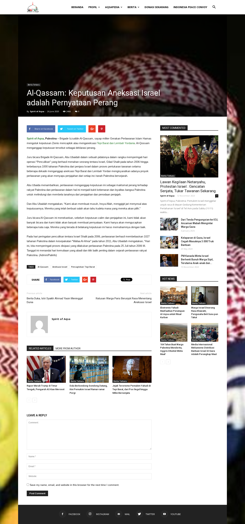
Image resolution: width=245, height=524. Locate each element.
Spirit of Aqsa (37, 111)
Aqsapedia (112, 7)
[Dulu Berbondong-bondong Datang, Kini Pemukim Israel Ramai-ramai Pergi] (89, 369)
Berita (132, 7)
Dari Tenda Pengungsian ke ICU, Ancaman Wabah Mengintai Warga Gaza (199, 223)
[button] (214, 4)
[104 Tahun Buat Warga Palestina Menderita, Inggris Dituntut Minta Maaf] (173, 332)
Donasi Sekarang (156, 7)
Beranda (77, 7)
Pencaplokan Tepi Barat (83, 266)
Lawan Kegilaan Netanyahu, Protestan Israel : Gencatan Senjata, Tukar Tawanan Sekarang (188, 186)
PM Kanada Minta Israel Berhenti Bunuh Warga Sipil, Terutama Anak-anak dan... (197, 259)
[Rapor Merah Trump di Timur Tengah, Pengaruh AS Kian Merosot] (46, 369)
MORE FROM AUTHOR (68, 348)
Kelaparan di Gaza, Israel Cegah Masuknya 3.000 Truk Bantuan (197, 241)
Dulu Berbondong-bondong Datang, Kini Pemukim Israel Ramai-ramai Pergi (88, 389)
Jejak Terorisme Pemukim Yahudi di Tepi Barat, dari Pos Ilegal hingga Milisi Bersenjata (131, 389)
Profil (92, 7)
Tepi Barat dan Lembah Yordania (115, 143)
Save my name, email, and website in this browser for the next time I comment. (74, 484)
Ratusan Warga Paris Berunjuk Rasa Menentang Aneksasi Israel (124, 300)
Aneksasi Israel (59, 266)
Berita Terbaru (34, 84)
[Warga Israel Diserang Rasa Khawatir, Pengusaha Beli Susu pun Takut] (204, 295)
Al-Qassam (43, 266)
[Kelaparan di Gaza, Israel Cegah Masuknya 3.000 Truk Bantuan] (169, 242)
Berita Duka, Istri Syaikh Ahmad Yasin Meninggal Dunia (55, 300)
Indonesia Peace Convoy (190, 7)
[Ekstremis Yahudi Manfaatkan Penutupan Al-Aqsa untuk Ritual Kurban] (173, 295)
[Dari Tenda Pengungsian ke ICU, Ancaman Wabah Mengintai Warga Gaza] (169, 224)
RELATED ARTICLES (40, 348)
